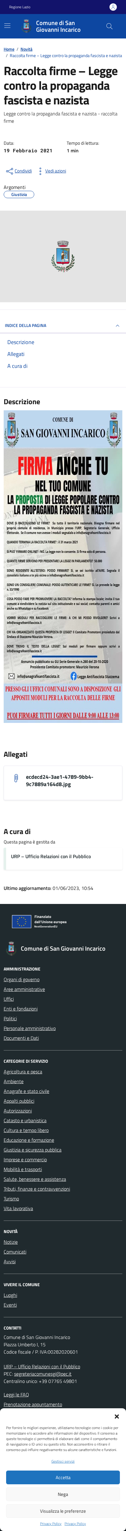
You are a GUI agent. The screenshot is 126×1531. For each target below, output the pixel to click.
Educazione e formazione (29, 1140)
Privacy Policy (50, 1523)
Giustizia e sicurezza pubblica (32, 1149)
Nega (63, 1494)
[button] (117, 1416)
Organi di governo (21, 979)
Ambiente (14, 1081)
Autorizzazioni (18, 1110)
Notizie (11, 1242)
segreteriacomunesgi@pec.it (43, 1373)
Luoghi (10, 1295)
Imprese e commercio (25, 1159)
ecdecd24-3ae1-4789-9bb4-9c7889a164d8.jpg (59, 780)
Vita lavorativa (18, 1208)
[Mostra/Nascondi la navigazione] (7, 25)
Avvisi (10, 1261)
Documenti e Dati (21, 1038)
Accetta (63, 1477)
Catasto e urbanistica (25, 1120)
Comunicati (15, 1251)
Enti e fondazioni (21, 1008)
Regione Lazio (19, 7)
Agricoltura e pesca (23, 1071)
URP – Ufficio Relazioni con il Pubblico (51, 856)
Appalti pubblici (19, 1101)
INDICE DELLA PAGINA (25, 325)
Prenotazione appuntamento (33, 1404)
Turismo (11, 1198)
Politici (10, 1018)
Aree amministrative (24, 989)
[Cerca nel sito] (109, 26)
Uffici (9, 999)
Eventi (10, 1304)
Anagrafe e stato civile (26, 1091)
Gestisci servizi (63, 1461)
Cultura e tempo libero (26, 1130)
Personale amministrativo (30, 1028)
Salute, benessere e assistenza (35, 1179)
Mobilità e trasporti (23, 1169)
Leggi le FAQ (16, 1394)
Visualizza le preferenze (63, 1511)
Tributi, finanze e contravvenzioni (37, 1188)
